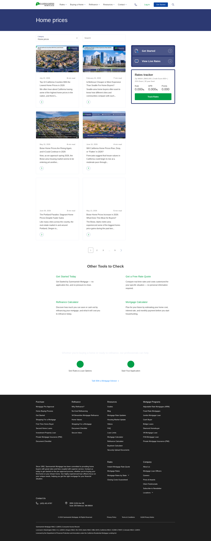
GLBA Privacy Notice (147, 517)
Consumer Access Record (70, 527)
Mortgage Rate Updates (116, 415)
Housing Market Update (116, 420)
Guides (110, 407)
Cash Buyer (147, 420)
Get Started (160, 5)
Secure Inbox (77, 433)
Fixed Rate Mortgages (151, 411)
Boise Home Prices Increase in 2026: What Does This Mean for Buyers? (102, 216)
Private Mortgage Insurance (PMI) (49, 437)
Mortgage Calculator (115, 437)
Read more (46, 102)
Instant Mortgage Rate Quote (118, 467)
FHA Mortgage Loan (151, 437)
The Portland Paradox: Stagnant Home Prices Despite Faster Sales (56, 216)
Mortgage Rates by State (117, 475)
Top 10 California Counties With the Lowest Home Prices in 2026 (55, 83)
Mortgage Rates (113, 471)
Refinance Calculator (115, 441)
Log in (147, 5)
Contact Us (41, 498)
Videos (110, 424)
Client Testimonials (150, 484)
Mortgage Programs (151, 402)
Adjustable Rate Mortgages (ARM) (156, 407)
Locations (147, 493)
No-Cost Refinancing (80, 411)
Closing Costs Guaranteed (117, 480)
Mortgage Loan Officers (152, 471)
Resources (108, 5)
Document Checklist (43, 441)
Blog (109, 411)
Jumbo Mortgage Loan (152, 415)
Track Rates (153, 97)
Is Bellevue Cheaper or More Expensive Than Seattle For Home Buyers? (103, 83)
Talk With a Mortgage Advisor (104, 381)
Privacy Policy (111, 517)
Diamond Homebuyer (151, 428)
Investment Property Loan (46, 433)
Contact (121, 5)
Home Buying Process (44, 411)
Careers (146, 475)
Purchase (40, 402)
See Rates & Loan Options (80, 371)
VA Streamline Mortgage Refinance (85, 415)
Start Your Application (130, 371)
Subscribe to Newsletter (152, 488)
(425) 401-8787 (46, 503)
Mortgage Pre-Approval (45, 407)
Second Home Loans (44, 428)
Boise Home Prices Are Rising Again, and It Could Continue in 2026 (56, 150)
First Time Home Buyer (45, 424)
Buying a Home (77, 5)
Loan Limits (111, 433)
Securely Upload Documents (118, 450)
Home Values (77, 420)
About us (146, 467)
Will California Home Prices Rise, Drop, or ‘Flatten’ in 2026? (103, 150)
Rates (62, 5)
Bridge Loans (148, 424)
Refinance (93, 5)
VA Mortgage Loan (150, 433)
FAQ (109, 428)
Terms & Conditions (128, 517)
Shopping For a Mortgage (46, 420)
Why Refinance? (78, 407)
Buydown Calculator (115, 446)
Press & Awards (149, 480)
